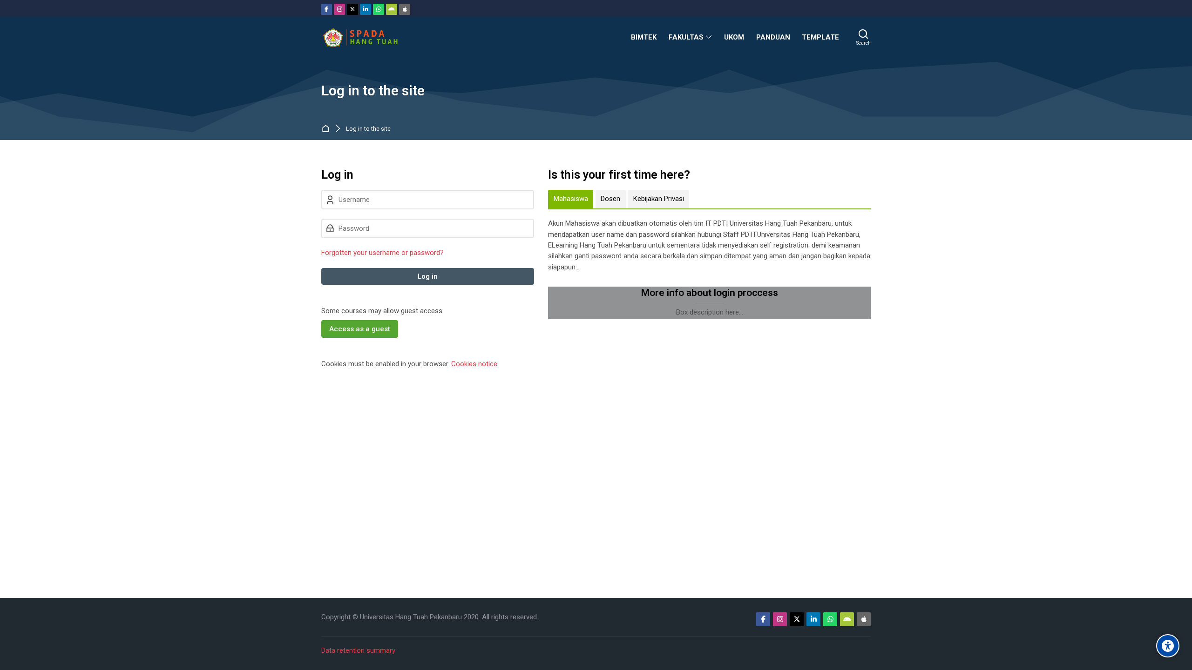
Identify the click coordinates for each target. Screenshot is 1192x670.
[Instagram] (339, 9)
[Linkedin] (365, 9)
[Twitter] (352, 9)
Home (327, 129)
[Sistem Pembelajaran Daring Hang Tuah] (360, 37)
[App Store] (404, 9)
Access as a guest (359, 329)
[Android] (391, 9)
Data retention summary (358, 650)
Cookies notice (474, 364)
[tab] (570, 199)
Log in (428, 276)
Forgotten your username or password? (382, 252)
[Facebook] (326, 9)
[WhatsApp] (378, 9)
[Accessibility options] (1167, 645)
